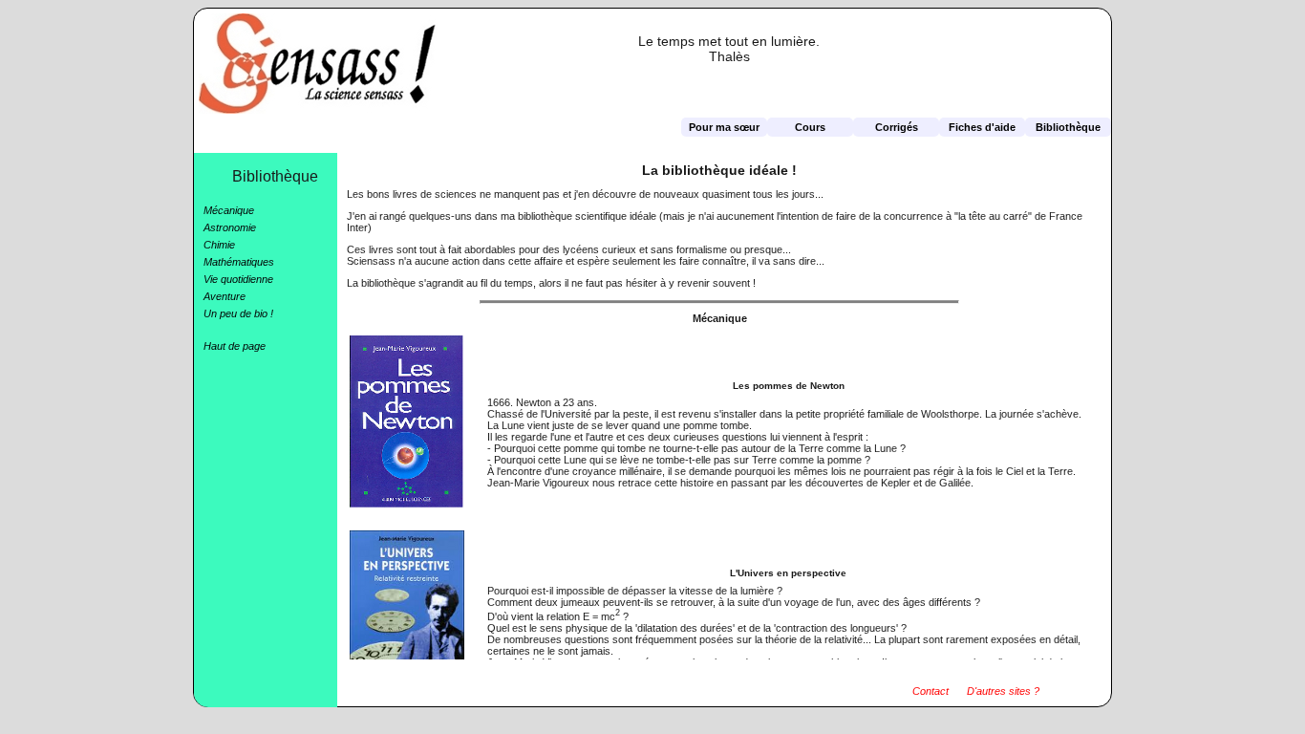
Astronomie (229, 227)
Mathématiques (238, 262)
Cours (810, 127)
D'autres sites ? (1003, 691)
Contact (930, 691)
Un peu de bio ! (238, 313)
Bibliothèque (1068, 127)
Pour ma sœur (724, 127)
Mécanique (228, 210)
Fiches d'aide (982, 127)
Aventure (224, 296)
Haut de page (234, 346)
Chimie (219, 244)
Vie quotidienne (238, 279)
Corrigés (896, 127)
